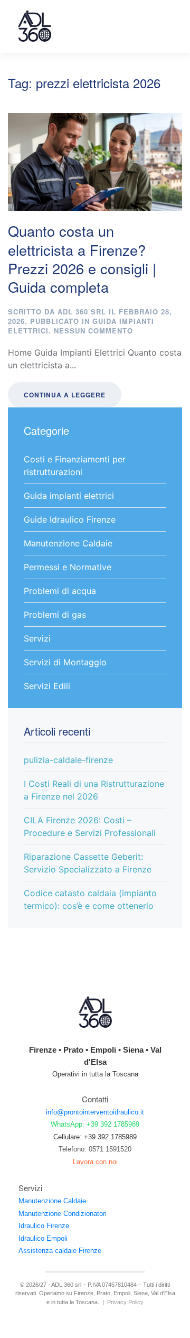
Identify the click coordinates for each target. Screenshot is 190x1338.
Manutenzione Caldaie (68, 543)
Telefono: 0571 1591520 (95, 1149)
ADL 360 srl (82, 311)
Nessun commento (93, 331)
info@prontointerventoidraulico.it (95, 1112)
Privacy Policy (125, 1302)
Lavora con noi (95, 1162)
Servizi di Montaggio (65, 662)
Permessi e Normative (67, 567)
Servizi (37, 638)
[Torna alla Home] (34, 26)
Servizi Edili (47, 686)
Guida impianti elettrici (69, 495)
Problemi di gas (55, 614)
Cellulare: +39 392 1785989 (95, 1137)
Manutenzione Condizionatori (62, 1214)
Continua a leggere (65, 394)
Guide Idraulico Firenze (70, 519)
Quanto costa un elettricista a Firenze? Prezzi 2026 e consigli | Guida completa (82, 258)
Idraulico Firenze (43, 1226)
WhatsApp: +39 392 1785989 (95, 1124)
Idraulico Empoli (43, 1238)
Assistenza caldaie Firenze (59, 1251)
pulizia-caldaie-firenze (68, 760)
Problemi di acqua (60, 591)
